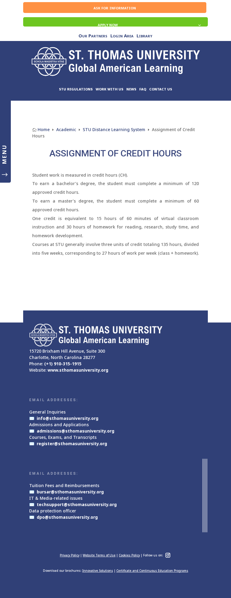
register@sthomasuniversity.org (72, 443)
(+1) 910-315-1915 (63, 364)
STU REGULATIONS (76, 89)
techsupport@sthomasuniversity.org (77, 504)
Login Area (122, 36)
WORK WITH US (109, 89)
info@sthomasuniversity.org (67, 418)
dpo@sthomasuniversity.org (67, 517)
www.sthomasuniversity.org (78, 370)
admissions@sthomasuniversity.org (75, 431)
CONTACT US (160, 89)
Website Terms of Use (99, 555)
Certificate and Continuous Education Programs (152, 570)
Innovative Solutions (97, 570)
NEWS (131, 89)
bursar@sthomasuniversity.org (70, 492)
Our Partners (93, 36)
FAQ (142, 89)
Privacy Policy (69, 555)
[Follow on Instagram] (168, 555)
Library (144, 36)
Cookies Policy (129, 555)
